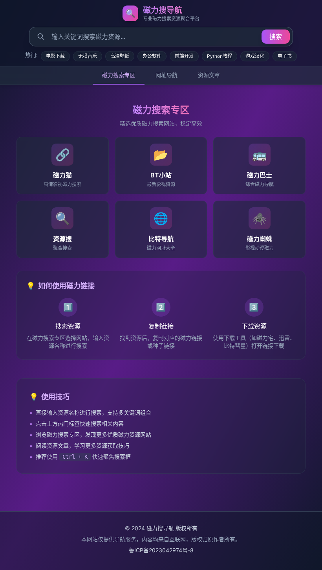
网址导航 (166, 75)
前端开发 (184, 56)
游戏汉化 (254, 56)
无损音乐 (87, 56)
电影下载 (55, 56)
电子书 (285, 56)
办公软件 (152, 56)
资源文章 (209, 75)
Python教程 (219, 56)
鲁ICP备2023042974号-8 (161, 550)
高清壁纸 (119, 56)
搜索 (275, 37)
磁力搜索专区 (118, 75)
